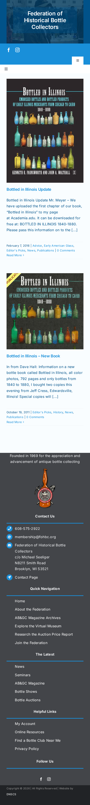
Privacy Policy (27, 748)
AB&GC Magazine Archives (38, 618)
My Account (25, 723)
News (31, 250)
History (58, 412)
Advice (37, 245)
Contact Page (26, 577)
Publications (45, 250)
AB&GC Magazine (30, 683)
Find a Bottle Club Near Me (38, 740)
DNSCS (11, 794)
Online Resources (29, 732)
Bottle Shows (26, 691)
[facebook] (9, 50)
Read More (14, 255)
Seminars (22, 675)
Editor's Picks (16, 250)
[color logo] (45, 470)
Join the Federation (31, 643)
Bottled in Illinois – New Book (33, 356)
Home (20, 601)
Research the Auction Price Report (44, 634)
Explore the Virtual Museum (38, 626)
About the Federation (32, 609)
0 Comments (66, 250)
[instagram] (17, 50)
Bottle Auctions (27, 700)
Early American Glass (58, 245)
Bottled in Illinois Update (29, 189)
